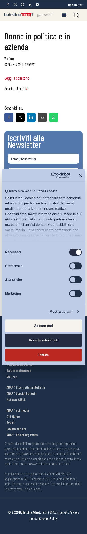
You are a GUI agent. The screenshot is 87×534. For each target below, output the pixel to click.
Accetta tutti (43, 326)
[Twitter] (15, 4)
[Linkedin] (30, 4)
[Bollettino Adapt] (29, 15)
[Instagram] (22, 4)
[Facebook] (7, 4)
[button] (76, 15)
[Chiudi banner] (80, 175)
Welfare (9, 58)
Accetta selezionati (43, 340)
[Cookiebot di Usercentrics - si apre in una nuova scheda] (52, 175)
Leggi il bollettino (16, 78)
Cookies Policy (48, 518)
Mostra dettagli (61, 311)
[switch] (75, 265)
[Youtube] (37, 4)
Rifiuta (43, 355)
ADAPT (31, 64)
